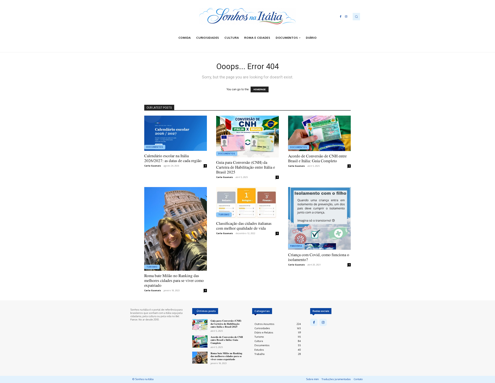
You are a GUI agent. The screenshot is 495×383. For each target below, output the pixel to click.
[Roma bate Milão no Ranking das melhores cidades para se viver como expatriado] (175, 229)
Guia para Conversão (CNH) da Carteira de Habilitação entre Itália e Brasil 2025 (245, 167)
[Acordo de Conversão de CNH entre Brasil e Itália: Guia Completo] (319, 133)
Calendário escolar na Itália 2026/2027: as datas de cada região (172, 158)
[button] (356, 16)
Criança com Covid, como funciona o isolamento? (318, 257)
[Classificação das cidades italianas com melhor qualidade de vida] (247, 202)
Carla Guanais (152, 165)
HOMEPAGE (259, 89)
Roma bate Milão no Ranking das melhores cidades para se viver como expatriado (174, 280)
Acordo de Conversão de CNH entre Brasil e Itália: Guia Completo (317, 158)
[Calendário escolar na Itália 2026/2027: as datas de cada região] (175, 133)
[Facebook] (340, 16)
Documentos (154, 147)
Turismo (152, 266)
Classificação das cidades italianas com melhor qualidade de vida (243, 226)
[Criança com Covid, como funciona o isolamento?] (319, 218)
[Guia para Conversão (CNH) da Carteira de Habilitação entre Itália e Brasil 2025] (247, 136)
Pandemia (296, 246)
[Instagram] (346, 16)
